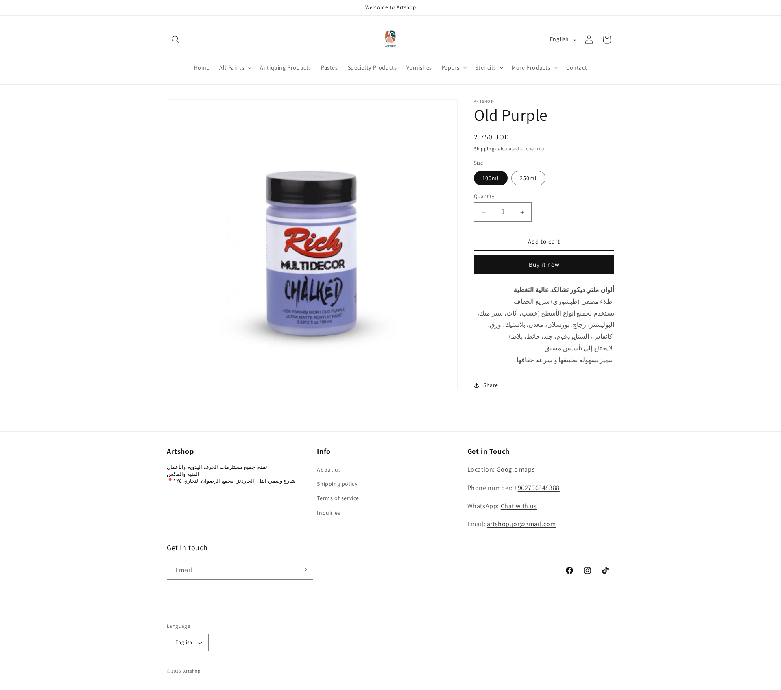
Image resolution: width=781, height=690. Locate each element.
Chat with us (519, 506)
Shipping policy (337, 484)
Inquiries (328, 512)
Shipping (484, 149)
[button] (176, 39)
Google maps (516, 470)
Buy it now (544, 264)
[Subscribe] (304, 569)
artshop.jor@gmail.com (521, 524)
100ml (490, 178)
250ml (528, 178)
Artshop (192, 671)
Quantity (484, 196)
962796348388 (539, 487)
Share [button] (490, 385)
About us (329, 470)
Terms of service (338, 498)
